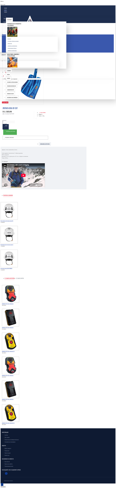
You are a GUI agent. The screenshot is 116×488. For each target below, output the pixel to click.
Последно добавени (8, 195)
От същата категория (9, 278)
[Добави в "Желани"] (2, 222)
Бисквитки (3, 486)
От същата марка (20, 278)
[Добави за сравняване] (7, 222)
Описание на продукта (45, 144)
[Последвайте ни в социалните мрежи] (6, 473)
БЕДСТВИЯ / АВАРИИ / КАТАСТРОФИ (13, 55)
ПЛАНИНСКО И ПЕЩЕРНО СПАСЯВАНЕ (14, 24)
